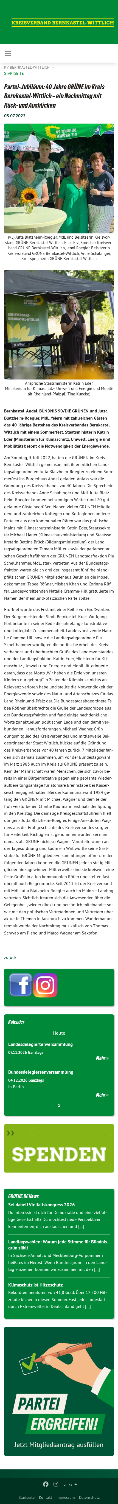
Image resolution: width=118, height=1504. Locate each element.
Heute (59, 1033)
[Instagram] (55, 1484)
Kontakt (45, 1497)
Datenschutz (89, 1497)
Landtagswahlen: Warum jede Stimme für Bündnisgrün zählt (58, 1245)
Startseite (27, 1497)
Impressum (66, 1497)
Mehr (100, 1058)
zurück (10, 957)
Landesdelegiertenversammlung (40, 1044)
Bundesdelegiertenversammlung (40, 1072)
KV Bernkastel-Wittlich (27, 67)
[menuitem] (27, 1497)
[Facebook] (46, 1484)
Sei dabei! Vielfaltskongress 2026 (41, 1205)
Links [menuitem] (67, 1484)
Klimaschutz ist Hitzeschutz (35, 1285)
